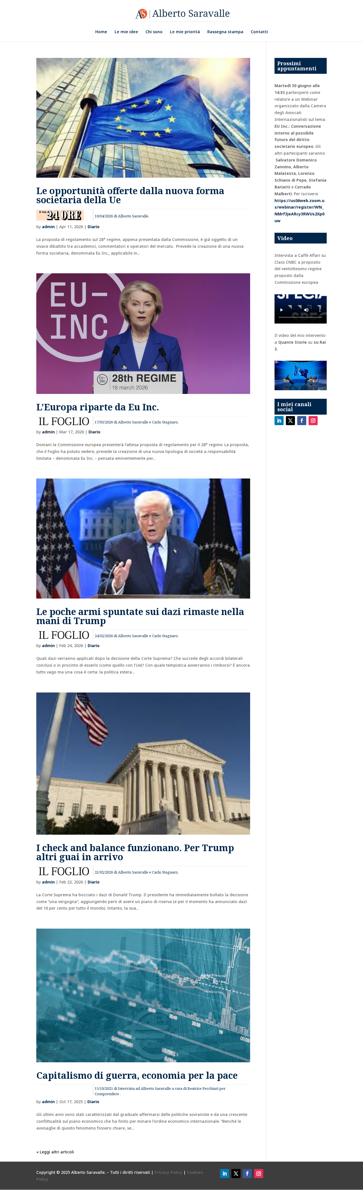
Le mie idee (126, 32)
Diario (94, 226)
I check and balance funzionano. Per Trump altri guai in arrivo (135, 852)
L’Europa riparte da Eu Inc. (97, 407)
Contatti (259, 32)
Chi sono (153, 32)
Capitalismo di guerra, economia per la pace (137, 1075)
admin (48, 226)
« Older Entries (50, 1152)
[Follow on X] (290, 420)
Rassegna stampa (225, 32)
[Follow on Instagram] (313, 420)
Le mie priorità (185, 32)
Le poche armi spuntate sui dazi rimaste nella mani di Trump (140, 616)
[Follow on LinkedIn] (279, 420)
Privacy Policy (169, 1172)
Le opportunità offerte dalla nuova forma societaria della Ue (130, 195)
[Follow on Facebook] (301, 420)
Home (101, 32)
